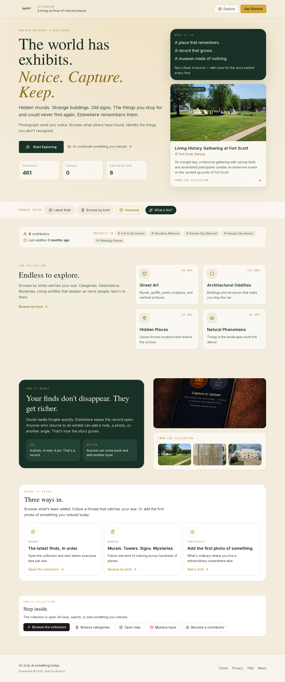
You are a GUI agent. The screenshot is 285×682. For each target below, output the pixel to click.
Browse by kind (97, 210)
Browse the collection (49, 627)
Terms (223, 668)
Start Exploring (45, 147)
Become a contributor (207, 627)
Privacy (237, 668)
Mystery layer (165, 627)
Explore (229, 9)
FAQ (251, 668)
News (262, 668)
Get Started (253, 9)
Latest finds (62, 210)
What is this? (164, 210)
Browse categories (95, 627)
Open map (132, 627)
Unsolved (132, 210)
